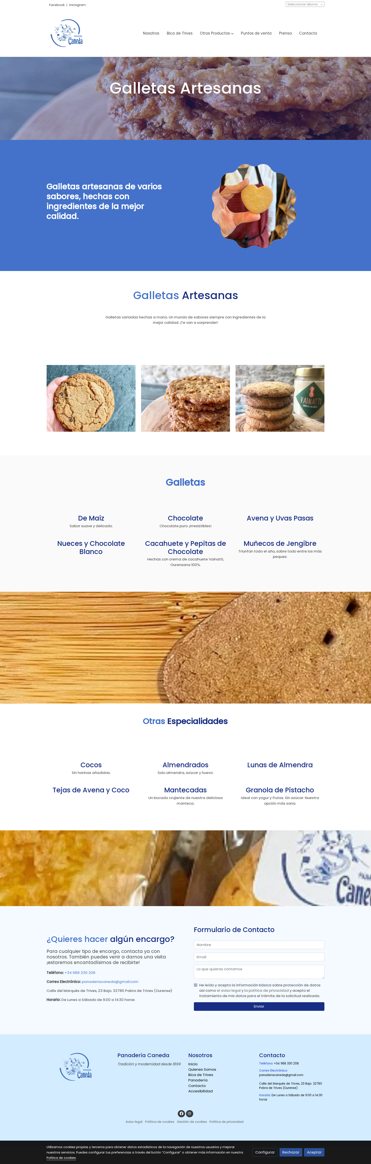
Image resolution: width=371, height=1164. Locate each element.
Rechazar (290, 1152)
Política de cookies (159, 1122)
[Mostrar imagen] (91, 398)
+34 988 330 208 (80, 972)
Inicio (193, 1064)
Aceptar (314, 1152)
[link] (67, 33)
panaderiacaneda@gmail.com (109, 981)
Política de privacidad (226, 1122)
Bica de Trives (200, 1074)
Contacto (197, 1085)
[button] (216, 33)
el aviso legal (229, 990)
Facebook (57, 5)
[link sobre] (79, 1067)
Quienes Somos (202, 1069)
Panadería (198, 1080)
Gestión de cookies (192, 1122)
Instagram (77, 5)
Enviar (259, 1006)
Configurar (265, 1152)
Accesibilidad (200, 1091)
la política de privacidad (267, 990)
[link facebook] (181, 1113)
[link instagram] (189, 1113)
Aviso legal (134, 1122)
